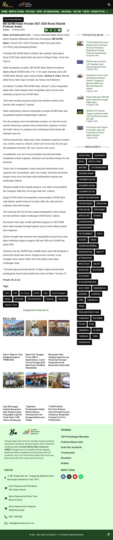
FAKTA (99, 234)
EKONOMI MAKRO (86, 222)
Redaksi (65, 463)
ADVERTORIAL (84, 155)
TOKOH (95, 336)
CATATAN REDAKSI (98, 167)
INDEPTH (100, 252)
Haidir (7, 293)
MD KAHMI (19, 299)
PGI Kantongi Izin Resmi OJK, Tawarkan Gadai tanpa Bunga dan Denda (96, 64)
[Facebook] (63, 476)
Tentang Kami (68, 452)
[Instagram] (69, 476)
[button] (109, 4)
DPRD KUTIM (84, 216)
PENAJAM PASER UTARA (89, 312)
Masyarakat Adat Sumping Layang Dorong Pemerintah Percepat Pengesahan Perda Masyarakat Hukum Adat (59, 359)
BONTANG (83, 167)
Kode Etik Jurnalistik (71, 447)
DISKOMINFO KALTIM (87, 179)
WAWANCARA (84, 342)
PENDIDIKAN (84, 318)
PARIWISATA (92, 300)
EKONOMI (97, 216)
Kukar (46, 293)
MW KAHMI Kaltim (34, 299)
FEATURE (82, 240)
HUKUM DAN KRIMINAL (88, 246)
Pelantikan (50, 299)
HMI (15, 293)
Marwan (8, 299)
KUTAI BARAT (84, 276)
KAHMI (36, 293)
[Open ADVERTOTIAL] (107, 11)
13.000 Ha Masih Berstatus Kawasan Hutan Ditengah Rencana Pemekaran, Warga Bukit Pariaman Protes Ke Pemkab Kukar (97, 47)
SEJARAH (97, 330)
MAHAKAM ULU (100, 288)
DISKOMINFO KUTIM (87, 191)
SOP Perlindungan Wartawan (75, 436)
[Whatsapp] (81, 476)
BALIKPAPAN (100, 155)
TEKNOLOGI (83, 336)
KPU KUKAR (97, 270)
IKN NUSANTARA (85, 252)
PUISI (91, 324)
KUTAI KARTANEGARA (13, 19)
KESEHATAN (84, 270)
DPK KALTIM (101, 203)
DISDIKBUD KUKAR (86, 173)
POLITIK (82, 324)
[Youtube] (75, 476)
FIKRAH (93, 240)
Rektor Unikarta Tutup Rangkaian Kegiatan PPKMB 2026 (13, 357)
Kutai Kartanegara (59, 293)
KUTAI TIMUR (84, 288)
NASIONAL (83, 294)
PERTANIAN (97, 318)
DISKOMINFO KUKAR (87, 185)
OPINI (81, 300)
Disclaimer (66, 458)
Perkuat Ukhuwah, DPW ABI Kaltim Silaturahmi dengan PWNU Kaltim (97, 100)
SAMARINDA (84, 330)
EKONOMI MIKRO (85, 228)
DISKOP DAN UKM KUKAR (89, 198)
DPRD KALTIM (84, 209)
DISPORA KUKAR (85, 203)
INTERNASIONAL (85, 258)
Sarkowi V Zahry (11, 305)
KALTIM (96, 264)
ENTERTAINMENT (86, 234)
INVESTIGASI (84, 264)
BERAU (81, 161)
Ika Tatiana (25, 293)
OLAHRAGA (95, 294)
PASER (81, 306)
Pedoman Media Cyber (72, 442)
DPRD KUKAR (99, 209)
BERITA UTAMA (95, 161)
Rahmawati (62, 299)
